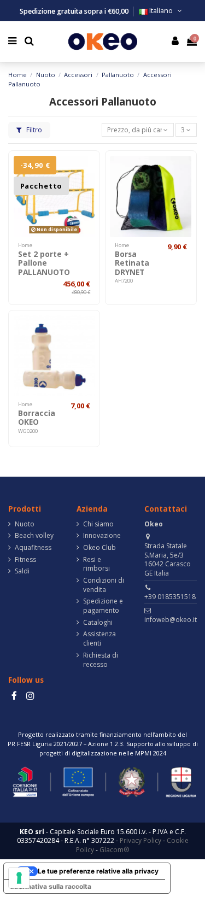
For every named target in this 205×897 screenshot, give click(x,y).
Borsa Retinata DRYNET (132, 263)
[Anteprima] (87, 188)
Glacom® (114, 849)
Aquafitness (33, 547)
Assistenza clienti (99, 639)
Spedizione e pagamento (103, 606)
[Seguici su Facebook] (14, 695)
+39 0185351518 (170, 596)
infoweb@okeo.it (170, 619)
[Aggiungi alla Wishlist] (87, 170)
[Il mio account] (175, 42)
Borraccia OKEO (36, 417)
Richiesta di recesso (100, 660)
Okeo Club (99, 547)
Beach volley (34, 535)
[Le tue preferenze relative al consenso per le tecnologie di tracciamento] (19, 877)
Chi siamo (98, 524)
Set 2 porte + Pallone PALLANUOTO (44, 263)
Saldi (22, 571)
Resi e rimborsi (96, 564)
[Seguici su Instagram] (30, 695)
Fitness (25, 559)
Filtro (33, 129)
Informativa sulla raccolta (50, 886)
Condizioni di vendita (103, 585)
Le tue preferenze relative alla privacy (98, 871)
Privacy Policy (140, 840)
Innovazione (102, 535)
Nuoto (24, 524)
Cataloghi (98, 622)
